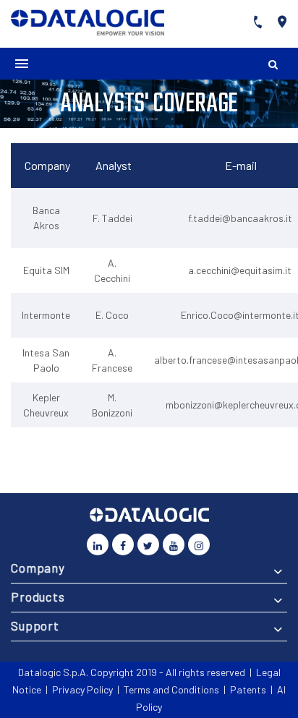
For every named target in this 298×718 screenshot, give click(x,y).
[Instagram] (199, 544)
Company (38, 567)
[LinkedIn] (97, 544)
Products (38, 596)
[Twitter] (148, 544)
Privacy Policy (82, 689)
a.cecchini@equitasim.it (239, 270)
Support (35, 625)
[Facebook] (123, 544)
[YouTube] (173, 544)
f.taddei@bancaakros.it (240, 218)
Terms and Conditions (171, 689)
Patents (248, 689)
